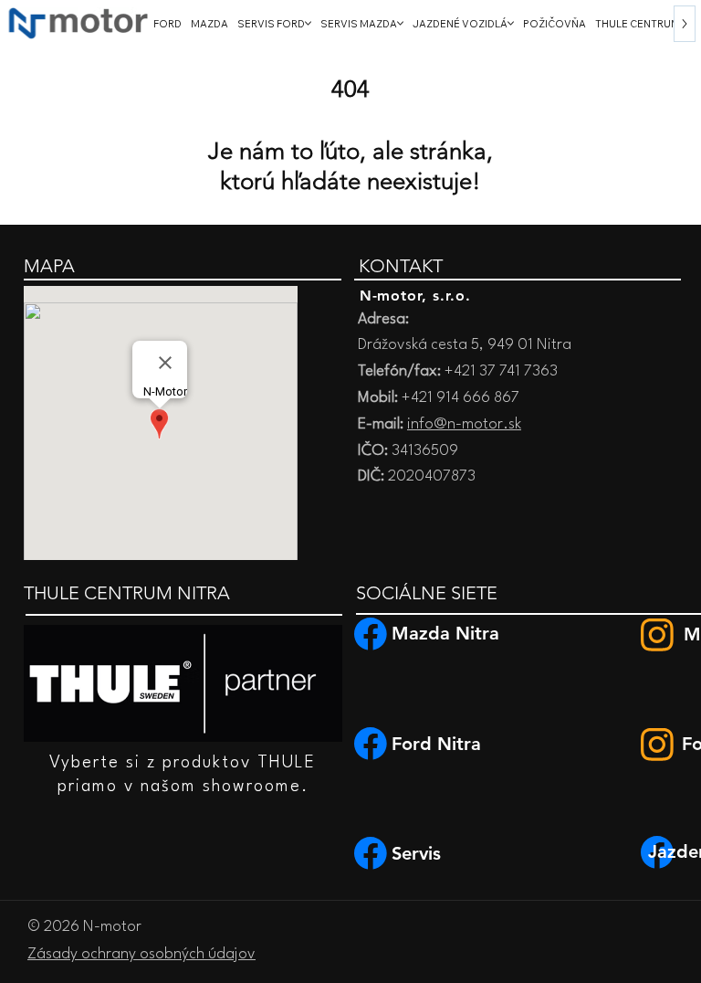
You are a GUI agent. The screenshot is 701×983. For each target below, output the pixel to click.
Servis (416, 853)
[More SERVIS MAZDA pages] (400, 23)
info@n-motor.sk (464, 424)
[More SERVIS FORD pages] (308, 23)
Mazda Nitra (445, 633)
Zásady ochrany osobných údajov (141, 954)
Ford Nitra (436, 744)
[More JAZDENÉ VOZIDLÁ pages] (510, 23)
